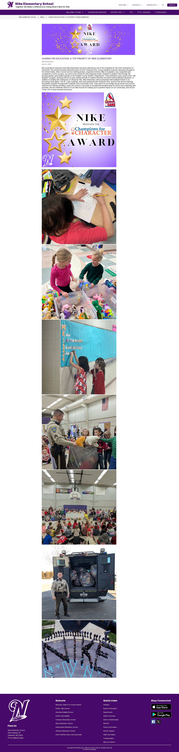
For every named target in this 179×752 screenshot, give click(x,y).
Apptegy (93, 749)
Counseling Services (97, 12)
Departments (107, 712)
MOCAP (106, 723)
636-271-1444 (18, 738)
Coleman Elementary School (66, 720)
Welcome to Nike (73, 12)
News (42, 17)
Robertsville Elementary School (67, 727)
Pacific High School (62, 708)
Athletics (106, 705)
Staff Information (109, 735)
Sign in (172, 5)
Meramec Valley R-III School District (68, 705)
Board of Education (110, 708)
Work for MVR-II (109, 742)
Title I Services (143, 12)
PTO (131, 12)
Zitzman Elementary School (65, 731)
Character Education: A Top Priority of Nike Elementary (68, 17)
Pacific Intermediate (62, 716)
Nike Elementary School (27, 17)
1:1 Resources (160, 12)
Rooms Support (109, 731)
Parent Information (110, 727)
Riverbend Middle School (64, 712)
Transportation (108, 738)
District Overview (109, 716)
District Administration (111, 720)
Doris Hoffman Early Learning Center (69, 735)
